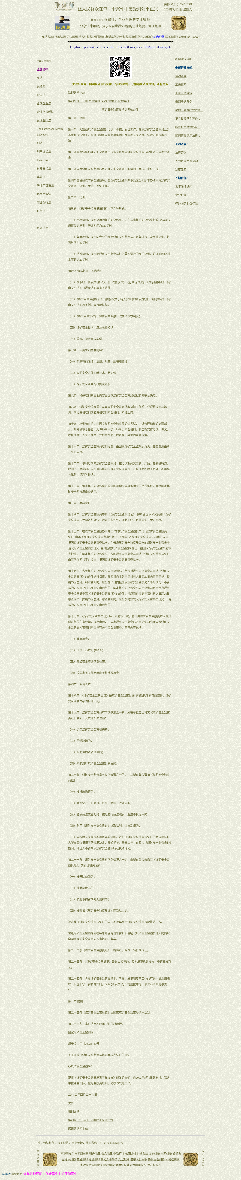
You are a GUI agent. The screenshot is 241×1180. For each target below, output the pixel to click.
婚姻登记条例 (183, 101)
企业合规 (180, 195)
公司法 (41, 94)
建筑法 (41, 177)
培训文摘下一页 (78, 101)
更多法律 (42, 227)
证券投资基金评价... (187, 118)
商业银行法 (44, 202)
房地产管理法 (45, 185)
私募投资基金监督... (187, 127)
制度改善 (180, 169)
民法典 (41, 86)
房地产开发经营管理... (189, 110)
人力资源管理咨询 (186, 161)
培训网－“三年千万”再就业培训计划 (90, 1120)
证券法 (41, 210)
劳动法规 (180, 76)
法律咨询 (180, 152)
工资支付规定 (183, 93)
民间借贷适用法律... (187, 135)
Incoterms (42, 160)
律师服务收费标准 (186, 203)
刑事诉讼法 (44, 151)
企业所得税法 (45, 111)
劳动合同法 (44, 120)
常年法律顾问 (183, 186)
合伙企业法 (44, 103)
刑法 (40, 143)
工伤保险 (180, 84)
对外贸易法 (44, 168)
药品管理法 (44, 193)
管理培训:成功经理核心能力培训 (109, 101)
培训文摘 (73, 1111)
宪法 (40, 77)
